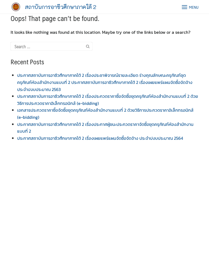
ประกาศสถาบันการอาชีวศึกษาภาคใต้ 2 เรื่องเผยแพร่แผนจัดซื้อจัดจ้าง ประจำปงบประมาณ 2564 (100, 138)
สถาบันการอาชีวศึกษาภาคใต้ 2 (60, 6)
